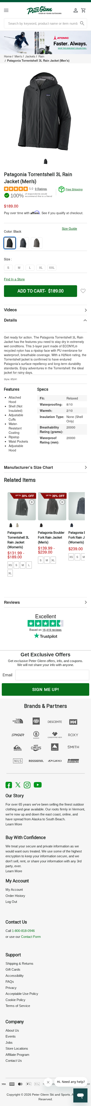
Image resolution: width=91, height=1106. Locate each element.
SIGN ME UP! (45, 689)
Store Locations (17, 1048)
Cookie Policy (15, 1000)
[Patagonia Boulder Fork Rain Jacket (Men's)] (52, 506)
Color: (12, 232)
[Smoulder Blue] (71, 525)
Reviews (12, 602)
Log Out (11, 902)
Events (11, 1036)
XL (10, 573)
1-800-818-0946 (23, 931)
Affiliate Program (17, 1054)
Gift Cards (13, 969)
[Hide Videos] (45, 310)
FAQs (10, 981)
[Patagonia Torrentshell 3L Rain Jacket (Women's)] (22, 506)
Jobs (9, 1042)
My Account (14, 889)
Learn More (14, 824)
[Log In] (76, 10)
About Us (12, 1030)
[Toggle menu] (10, 10)
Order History (15, 896)
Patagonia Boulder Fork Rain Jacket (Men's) (51, 537)
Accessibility (15, 975)
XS (10, 565)
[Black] (10, 525)
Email (8, 674)
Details (10, 320)
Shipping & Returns (19, 963)
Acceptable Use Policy (22, 994)
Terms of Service (18, 1006)
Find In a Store (14, 279)
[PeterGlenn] (44, 10)
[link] (45, 42)
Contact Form (31, 937)
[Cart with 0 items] (83, 10)
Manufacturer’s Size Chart (28, 467)
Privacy (11, 988)
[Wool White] (17, 525)
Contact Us (14, 1060)
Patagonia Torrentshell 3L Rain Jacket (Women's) (18, 540)
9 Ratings (41, 189)
